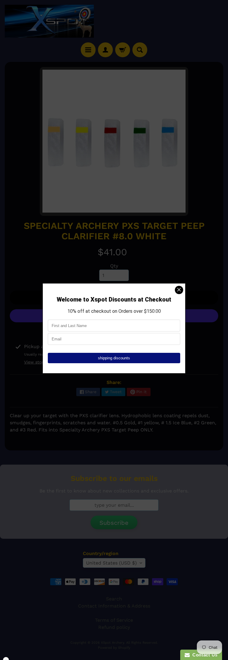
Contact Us (204, 654)
